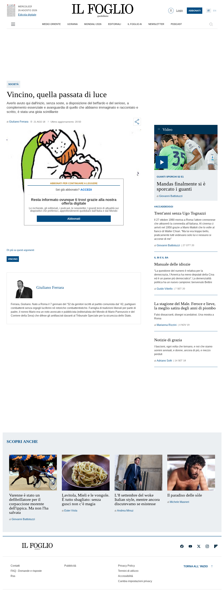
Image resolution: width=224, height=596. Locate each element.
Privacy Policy (126, 565)
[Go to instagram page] (207, 546)
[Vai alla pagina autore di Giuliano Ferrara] (21, 287)
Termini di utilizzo (128, 570)
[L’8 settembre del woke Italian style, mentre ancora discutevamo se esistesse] (138, 473)
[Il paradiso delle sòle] (191, 473)
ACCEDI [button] (86, 189)
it (209, 10)
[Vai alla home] (102, 10)
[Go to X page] (198, 546)
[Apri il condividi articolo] (137, 122)
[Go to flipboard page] (216, 546)
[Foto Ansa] (185, 152)
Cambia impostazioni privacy (135, 581)
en (214, 10)
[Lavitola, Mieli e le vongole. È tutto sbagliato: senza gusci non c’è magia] (86, 473)
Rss (13, 576)
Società (13, 84)
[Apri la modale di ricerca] (211, 24)
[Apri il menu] (13, 24)
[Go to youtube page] (190, 546)
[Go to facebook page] (182, 546)
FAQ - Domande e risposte (26, 570)
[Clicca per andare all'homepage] (37, 546)
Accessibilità (125, 576)
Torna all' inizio (196, 566)
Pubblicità (70, 565)
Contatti (15, 565)
